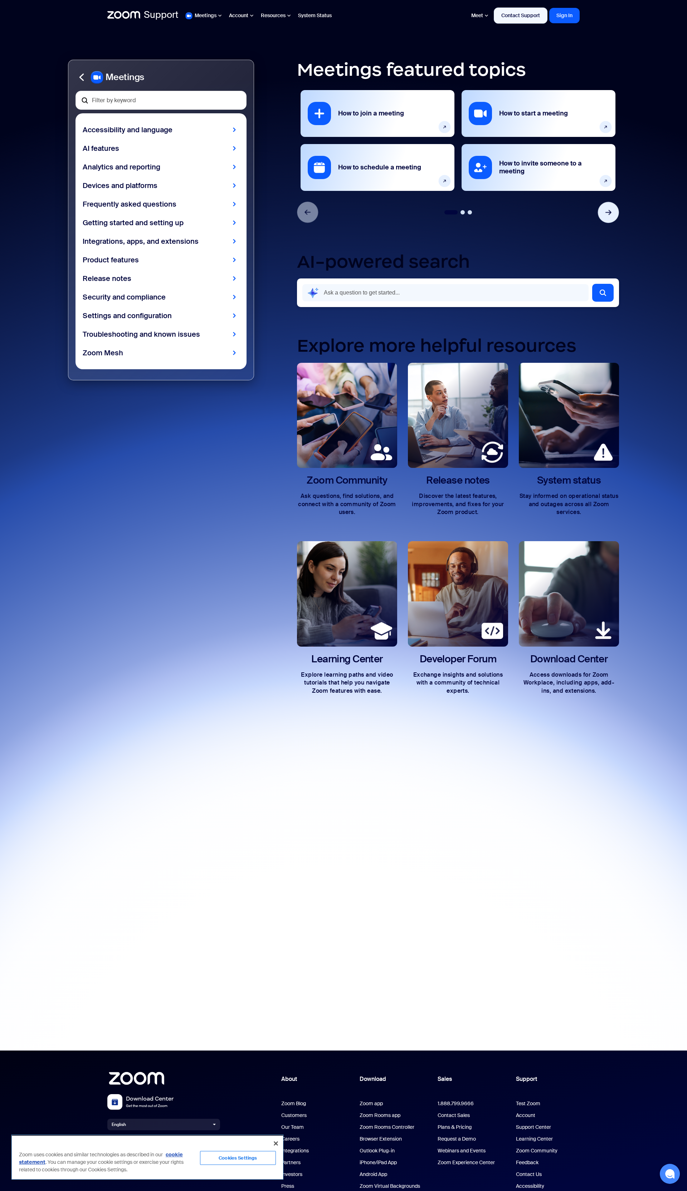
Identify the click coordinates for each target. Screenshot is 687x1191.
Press (287, 1186)
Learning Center (534, 1139)
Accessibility (530, 1186)
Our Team (292, 1127)
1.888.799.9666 (456, 1104)
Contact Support (520, 15)
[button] (161, 77)
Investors (291, 1174)
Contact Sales (454, 1115)
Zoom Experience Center (466, 1163)
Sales (445, 1079)
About (289, 1079)
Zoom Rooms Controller (387, 1127)
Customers (294, 1115)
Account (238, 15)
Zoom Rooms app (380, 1115)
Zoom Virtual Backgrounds (390, 1186)
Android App (373, 1174)
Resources (273, 15)
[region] (147, 1157)
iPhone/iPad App (378, 1163)
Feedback (527, 1163)
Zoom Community (536, 1151)
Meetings (205, 15)
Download (373, 1079)
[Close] (276, 1143)
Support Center (533, 1127)
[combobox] (445, 292)
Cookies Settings (238, 1158)
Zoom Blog (293, 1104)
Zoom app (371, 1104)
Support (526, 1079)
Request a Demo (457, 1139)
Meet (477, 15)
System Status (315, 15)
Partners (291, 1163)
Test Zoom (528, 1104)
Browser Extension (381, 1139)
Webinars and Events (462, 1151)
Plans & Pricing (455, 1127)
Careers (290, 1139)
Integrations (295, 1151)
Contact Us (529, 1174)
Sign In (564, 15)
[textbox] (161, 100)
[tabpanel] (377, 140)
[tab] (451, 212)
